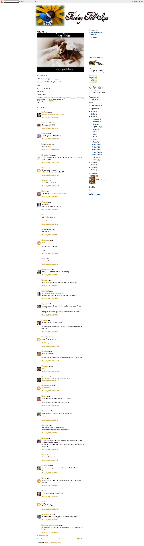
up (44, 493)
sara (44, 478)
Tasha (98, 91)
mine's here (45, 221)
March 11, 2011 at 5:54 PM (50, 485)
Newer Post (40, 539)
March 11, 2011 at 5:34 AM (50, 275)
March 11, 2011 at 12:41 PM (50, 380)
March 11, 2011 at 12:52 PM (50, 391)
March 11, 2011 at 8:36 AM (50, 298)
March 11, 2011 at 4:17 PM (50, 460)
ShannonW (47, 123)
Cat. (44, 491)
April (94, 139)
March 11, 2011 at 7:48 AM (50, 285)
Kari (44, 455)
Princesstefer (47, 385)
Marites (45, 280)
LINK (43, 368)
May (94, 137)
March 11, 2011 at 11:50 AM (50, 346)
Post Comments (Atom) (53, 542)
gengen (45, 180)
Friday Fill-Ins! (97, 152)
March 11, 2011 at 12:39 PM (50, 371)
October (95, 124)
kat (44, 259)
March (95, 142)
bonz (45, 215)
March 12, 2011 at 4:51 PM (50, 532)
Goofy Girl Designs (95, 194)
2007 (92, 170)
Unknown (46, 240)
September (96, 127)
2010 (92, 162)
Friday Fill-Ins (96, 144)
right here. (45, 172)
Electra (45, 202)
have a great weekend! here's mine (53, 114)
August (95, 129)
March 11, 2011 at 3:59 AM (50, 264)
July (94, 132)
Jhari (45, 502)
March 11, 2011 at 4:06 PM (50, 449)
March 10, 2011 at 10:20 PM (50, 150)
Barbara (45, 411)
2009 (92, 165)
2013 (92, 111)
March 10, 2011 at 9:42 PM (50, 128)
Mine (43, 242)
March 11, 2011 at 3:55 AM (50, 253)
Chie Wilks (47, 269)
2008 (92, 167)
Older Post (80, 539)
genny (45, 304)
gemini (45, 133)
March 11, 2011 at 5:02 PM (50, 473)
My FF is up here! (47, 343)
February (96, 157)
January (95, 160)
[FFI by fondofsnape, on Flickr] (60, 52)
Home (61, 539)
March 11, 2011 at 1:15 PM (50, 420)
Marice (45, 112)
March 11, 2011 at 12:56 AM (50, 186)
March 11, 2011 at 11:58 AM (50, 361)
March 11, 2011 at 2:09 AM (50, 209)
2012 (92, 114)
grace (45, 320)
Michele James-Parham (51, 525)
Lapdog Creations (49, 337)
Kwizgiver (46, 465)
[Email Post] (60, 102)
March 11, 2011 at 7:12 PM (50, 496)
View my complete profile (101, 180)
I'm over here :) (46, 388)
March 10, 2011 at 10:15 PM (50, 139)
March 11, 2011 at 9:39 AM (50, 331)
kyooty (45, 438)
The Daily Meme (94, 99)
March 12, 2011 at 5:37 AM (50, 520)
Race (45, 396)
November (96, 121)
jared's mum (47, 514)
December (96, 119)
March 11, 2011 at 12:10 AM (50, 162)
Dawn (45, 168)
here (47, 204)
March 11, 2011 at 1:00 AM (50, 197)
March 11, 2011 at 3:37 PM (50, 433)
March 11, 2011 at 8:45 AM (50, 315)
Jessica (45, 366)
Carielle (45, 425)
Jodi (44, 191)
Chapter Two (47, 155)
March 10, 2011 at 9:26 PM (50, 117)
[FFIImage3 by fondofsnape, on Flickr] (98, 79)
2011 (92, 116)
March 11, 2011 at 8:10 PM (50, 509)
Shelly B (46, 351)
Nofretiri (46, 291)
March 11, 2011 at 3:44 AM (50, 224)
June (94, 134)
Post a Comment (42, 536)
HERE (53, 125)
